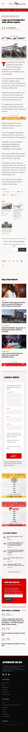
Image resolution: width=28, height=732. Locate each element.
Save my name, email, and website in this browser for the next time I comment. (14, 435)
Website (8, 424)
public (9, 674)
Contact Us (5, 692)
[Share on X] (17, 261)
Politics (4, 711)
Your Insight (10, 392)
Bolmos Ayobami (6, 694)
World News (5, 707)
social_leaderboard (3, 674)
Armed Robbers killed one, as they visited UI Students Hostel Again (7, 230)
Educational (5, 714)
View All (24, 610)
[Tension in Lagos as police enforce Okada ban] (7, 206)
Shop (3, 685)
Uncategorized (10, 16)
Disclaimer (5, 687)
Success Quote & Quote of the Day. (11, 705)
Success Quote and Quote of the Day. (18, 10)
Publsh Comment (14, 456)
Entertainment (6, 716)
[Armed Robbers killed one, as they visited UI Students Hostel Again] (7, 225)
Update (17, 16)
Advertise (4, 689)
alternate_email (6, 674)
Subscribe (22, 249)
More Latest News (14, 571)
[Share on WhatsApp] (3, 265)
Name (8, 408)
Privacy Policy (6, 683)
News (3, 16)
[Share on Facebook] (21, 261)
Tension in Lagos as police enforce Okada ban (6, 211)
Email (8, 416)
